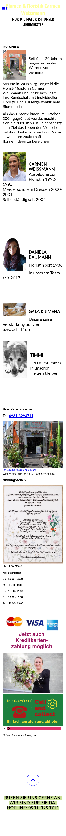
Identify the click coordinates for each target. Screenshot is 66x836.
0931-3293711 (43, 808)
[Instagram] (8, 728)
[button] (33, 780)
